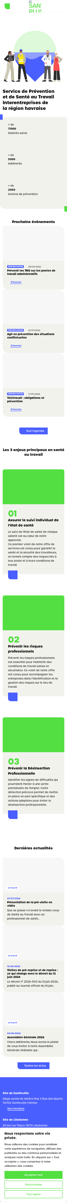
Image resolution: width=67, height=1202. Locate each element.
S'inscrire (15, 282)
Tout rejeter (33, 1194)
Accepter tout (33, 1175)
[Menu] (7, 6)
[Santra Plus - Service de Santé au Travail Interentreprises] (35, 6)
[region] (33, 1165)
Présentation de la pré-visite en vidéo (29, 904)
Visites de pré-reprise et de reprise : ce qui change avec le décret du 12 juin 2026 (32, 974)
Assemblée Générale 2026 (25, 1037)
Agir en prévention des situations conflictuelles (30, 336)
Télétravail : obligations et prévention (25, 399)
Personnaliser (33, 1184)
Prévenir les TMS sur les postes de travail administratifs (31, 272)
